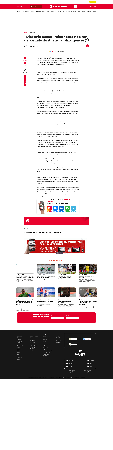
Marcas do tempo (46, 357)
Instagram (58, 340)
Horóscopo (45, 343)
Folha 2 (18, 347)
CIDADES (32, 11)
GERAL (79, 11)
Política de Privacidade (47, 350)
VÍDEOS (94, 11)
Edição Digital (45, 337)
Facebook (58, 342)
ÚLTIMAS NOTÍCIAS (26, 11)
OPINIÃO (83, 11)
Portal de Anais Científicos (46, 355)
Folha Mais (32, 338)
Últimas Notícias (20, 337)
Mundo (18, 352)
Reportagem (32, 340)
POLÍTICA (70, 11)
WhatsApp (19, 336)
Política (18, 350)
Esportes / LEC (20, 345)
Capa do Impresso (46, 336)
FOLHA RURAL (89, 11)
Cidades (19, 339)
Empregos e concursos (19, 342)
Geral (18, 354)
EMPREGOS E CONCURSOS (40, 11)
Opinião (19, 356)
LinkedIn (58, 338)
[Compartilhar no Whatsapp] (25, 84)
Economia (19, 349)
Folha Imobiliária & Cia (34, 337)
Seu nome (53, 315)
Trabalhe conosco (46, 347)
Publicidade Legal (46, 352)
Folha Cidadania (33, 344)
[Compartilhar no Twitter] (25, 81)
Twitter (57, 344)
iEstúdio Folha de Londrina (46, 345)
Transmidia (32, 342)
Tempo (44, 349)
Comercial (45, 339)
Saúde (18, 344)
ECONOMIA (65, 11)
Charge (44, 341)
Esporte (25, 32)
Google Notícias (58, 337)
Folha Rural (19, 357)
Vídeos (18, 359)
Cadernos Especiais (34, 345)
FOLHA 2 (59, 11)
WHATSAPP (19, 11)
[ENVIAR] (80, 318)
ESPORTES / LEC (53, 11)
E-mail (67, 315)
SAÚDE (48, 11)
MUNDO (74, 11)
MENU (21, 6)
